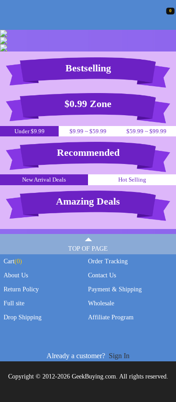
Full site (14, 303)
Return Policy (21, 289)
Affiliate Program (111, 317)
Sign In (119, 356)
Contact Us (102, 275)
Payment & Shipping (115, 289)
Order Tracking (108, 261)
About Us (16, 275)
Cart (13, 261)
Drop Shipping (23, 317)
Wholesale (101, 303)
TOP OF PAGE (88, 248)
